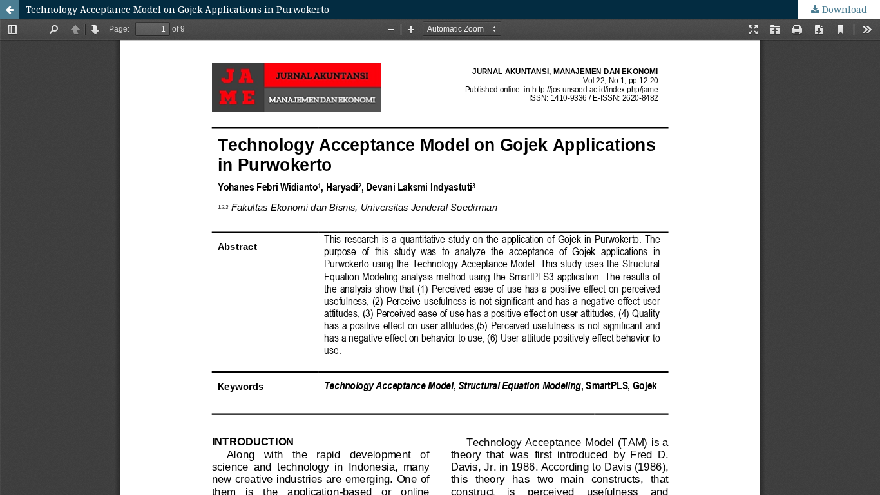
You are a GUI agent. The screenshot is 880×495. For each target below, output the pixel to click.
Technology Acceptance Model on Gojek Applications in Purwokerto (177, 9)
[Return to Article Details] (9, 9)
